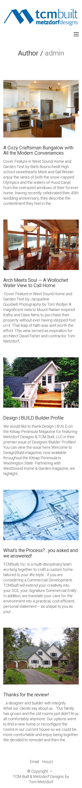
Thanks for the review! (26, 694)
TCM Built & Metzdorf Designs (38, 776)
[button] (76, 34)
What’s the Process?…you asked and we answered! (40, 553)
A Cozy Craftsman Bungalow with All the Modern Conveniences (38, 150)
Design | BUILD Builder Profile (33, 418)
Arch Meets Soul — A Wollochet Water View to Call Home (35, 283)
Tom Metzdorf (41, 782)
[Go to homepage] (41, 18)
